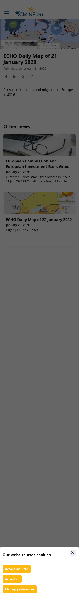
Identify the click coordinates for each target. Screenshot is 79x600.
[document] (39, 573)
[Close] (73, 553)
